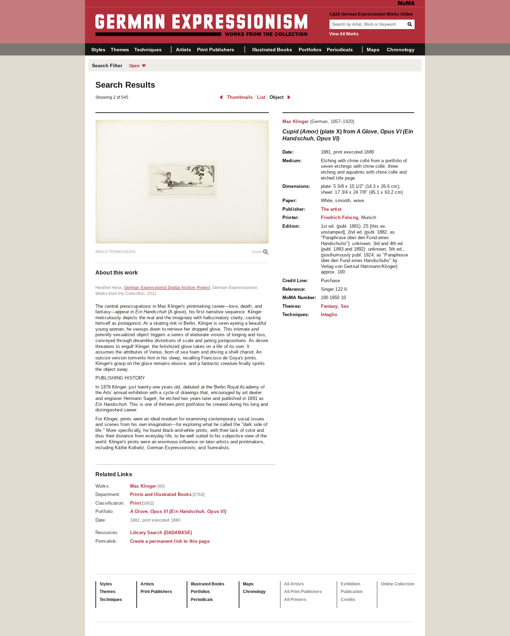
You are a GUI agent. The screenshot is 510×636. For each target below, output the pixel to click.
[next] (288, 97)
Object (276, 97)
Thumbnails (240, 97)
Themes (120, 49)
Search (410, 24)
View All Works (344, 34)
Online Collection (397, 584)
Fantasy (329, 306)
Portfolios (310, 49)
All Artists (294, 584)
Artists (183, 49)
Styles (98, 49)
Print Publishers (215, 49)
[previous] (221, 97)
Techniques (148, 49)
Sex (345, 306)
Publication (352, 591)
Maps (373, 49)
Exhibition (350, 584)
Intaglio (329, 314)
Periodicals (339, 49)
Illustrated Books (272, 49)
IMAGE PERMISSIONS (115, 252)
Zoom (257, 252)
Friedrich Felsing (339, 217)
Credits (348, 599)
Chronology (401, 49)
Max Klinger (295, 121)
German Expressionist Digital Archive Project (167, 287)
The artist (331, 209)
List (261, 97)
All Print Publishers (303, 591)
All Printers (295, 599)
